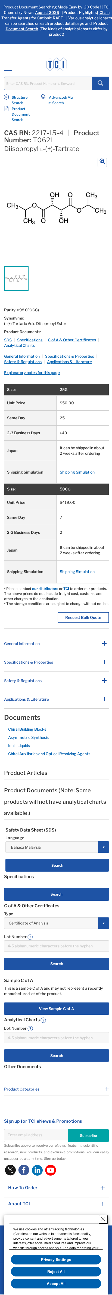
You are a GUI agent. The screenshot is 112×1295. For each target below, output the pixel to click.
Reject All (56, 1271)
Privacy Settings (56, 1259)
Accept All (56, 1283)
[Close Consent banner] (103, 1219)
